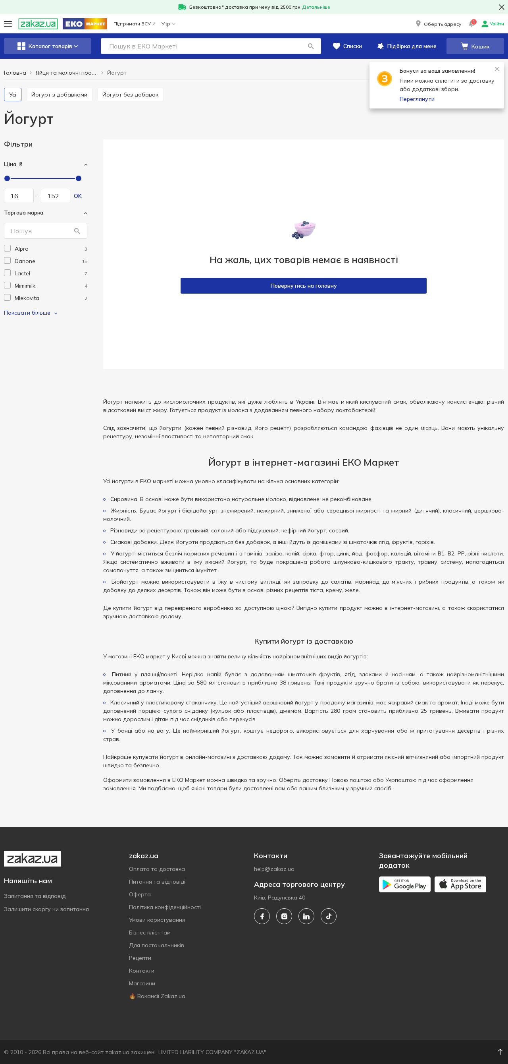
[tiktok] (329, 916)
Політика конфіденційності (165, 907)
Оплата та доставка (157, 868)
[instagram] (284, 916)
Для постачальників (156, 945)
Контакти (141, 970)
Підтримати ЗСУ (132, 24)
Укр (166, 24)
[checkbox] (7, 248)
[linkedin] (306, 916)
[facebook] (262, 916)
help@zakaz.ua (274, 868)
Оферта (140, 894)
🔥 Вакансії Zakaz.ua (157, 996)
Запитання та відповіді (35, 896)
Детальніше (316, 7)
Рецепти (140, 957)
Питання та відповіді (157, 881)
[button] (437, 23)
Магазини (142, 983)
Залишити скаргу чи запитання (46, 909)
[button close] (501, 7)
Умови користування (157, 919)
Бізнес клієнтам (150, 932)
